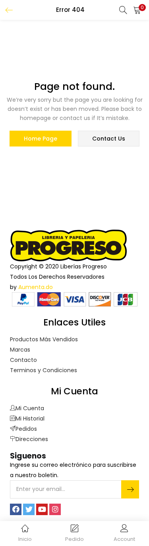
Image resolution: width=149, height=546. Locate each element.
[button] (137, 10)
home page (40, 139)
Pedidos (26, 429)
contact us (108, 139)
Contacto (23, 360)
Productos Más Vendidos (44, 339)
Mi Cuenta (29, 408)
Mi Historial (30, 418)
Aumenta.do (35, 287)
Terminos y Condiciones (43, 370)
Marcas (20, 350)
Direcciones (31, 439)
